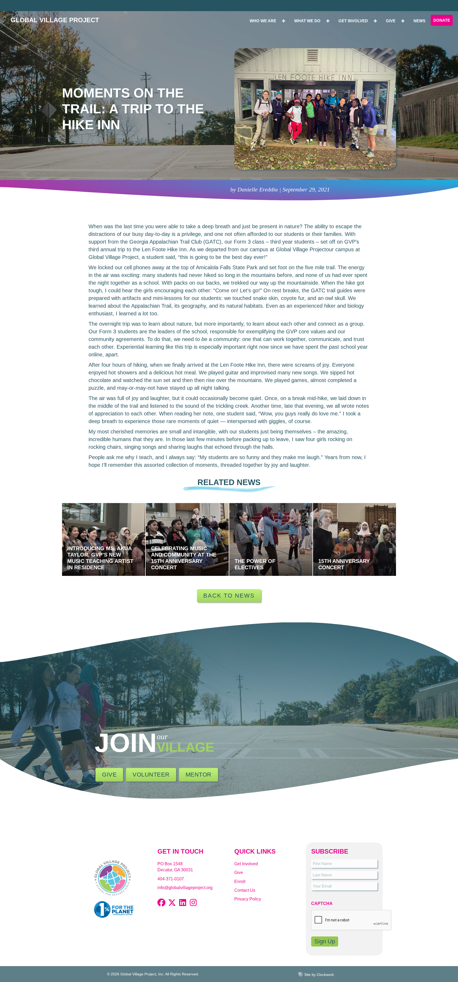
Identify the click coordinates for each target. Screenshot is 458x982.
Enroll (239, 881)
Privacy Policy (247, 899)
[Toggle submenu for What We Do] (328, 21)
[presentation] (351, 920)
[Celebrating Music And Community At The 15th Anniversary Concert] (187, 539)
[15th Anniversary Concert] (354, 539)
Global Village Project (55, 20)
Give (238, 872)
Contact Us (244, 890)
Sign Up (324, 941)
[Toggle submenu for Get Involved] (375, 21)
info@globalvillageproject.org (185, 887)
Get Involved (246, 864)
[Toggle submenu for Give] (403, 21)
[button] (161, 903)
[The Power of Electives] (270, 539)
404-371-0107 (170, 879)
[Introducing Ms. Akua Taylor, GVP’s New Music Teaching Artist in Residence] (103, 539)
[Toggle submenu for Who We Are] (283, 21)
